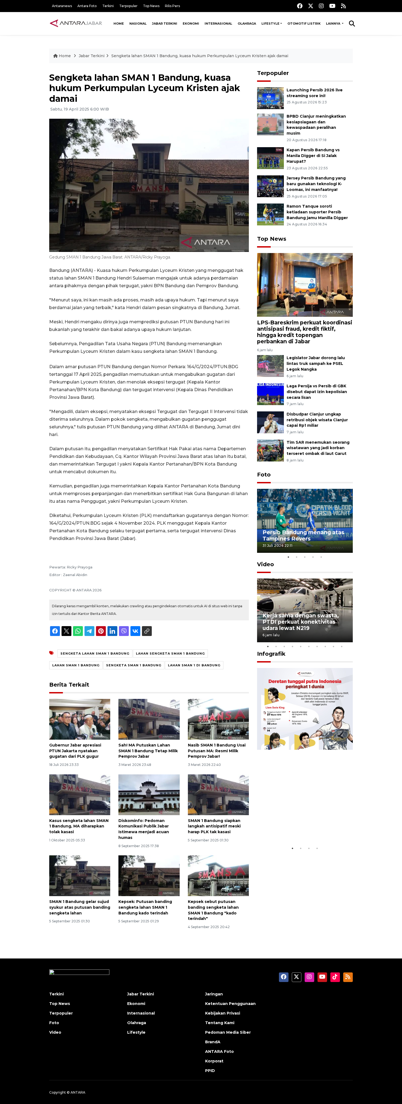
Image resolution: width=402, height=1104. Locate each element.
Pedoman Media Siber (228, 1032)
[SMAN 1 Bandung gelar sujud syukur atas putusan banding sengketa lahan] (79, 875)
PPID (210, 1070)
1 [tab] (288, 557)
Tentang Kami (219, 1022)
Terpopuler (128, 6)
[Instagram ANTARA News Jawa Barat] (321, 5)
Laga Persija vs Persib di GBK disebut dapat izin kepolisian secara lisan (317, 392)
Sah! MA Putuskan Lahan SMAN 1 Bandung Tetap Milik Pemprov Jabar (148, 751)
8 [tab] (325, 646)
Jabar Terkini (164, 23)
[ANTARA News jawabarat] (76, 23)
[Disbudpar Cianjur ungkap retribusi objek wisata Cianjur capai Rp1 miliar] (270, 422)
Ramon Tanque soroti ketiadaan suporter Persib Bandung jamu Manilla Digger (317, 212)
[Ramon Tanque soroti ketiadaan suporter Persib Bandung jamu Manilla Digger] (270, 214)
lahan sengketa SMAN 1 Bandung (170, 653)
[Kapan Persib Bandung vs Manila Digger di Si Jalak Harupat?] (270, 158)
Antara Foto (87, 6)
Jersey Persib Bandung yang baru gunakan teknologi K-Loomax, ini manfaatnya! (316, 184)
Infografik (271, 653)
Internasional (218, 23)
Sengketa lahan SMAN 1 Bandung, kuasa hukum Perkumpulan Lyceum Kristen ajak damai (199, 55)
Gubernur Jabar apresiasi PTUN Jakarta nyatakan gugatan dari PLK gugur (75, 751)
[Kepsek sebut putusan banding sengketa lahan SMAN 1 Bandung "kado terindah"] (218, 875)
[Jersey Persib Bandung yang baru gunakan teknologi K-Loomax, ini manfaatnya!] (270, 185)
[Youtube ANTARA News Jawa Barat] (332, 5)
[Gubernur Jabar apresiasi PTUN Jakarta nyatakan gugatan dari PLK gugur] (79, 719)
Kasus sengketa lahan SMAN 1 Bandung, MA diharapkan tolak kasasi (79, 826)
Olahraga (247, 23)
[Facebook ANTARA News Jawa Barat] (299, 5)
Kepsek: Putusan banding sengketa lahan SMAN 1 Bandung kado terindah (145, 907)
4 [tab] (313, 557)
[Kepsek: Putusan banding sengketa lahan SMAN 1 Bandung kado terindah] (148, 875)
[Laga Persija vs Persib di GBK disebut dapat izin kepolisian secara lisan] (270, 393)
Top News (151, 6)
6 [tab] (309, 646)
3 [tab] (305, 557)
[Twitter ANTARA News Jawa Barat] (310, 5)
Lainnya (333, 23)
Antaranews (62, 6)
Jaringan (214, 994)
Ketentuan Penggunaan (230, 1003)
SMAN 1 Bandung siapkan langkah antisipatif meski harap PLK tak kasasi (214, 826)
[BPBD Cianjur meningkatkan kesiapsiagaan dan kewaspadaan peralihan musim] (270, 124)
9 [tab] (333, 646)
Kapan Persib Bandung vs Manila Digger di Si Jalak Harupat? (313, 155)
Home (118, 23)
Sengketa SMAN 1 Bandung (133, 665)
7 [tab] (317, 646)
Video (265, 564)
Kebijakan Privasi (222, 1013)
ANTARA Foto (219, 1051)
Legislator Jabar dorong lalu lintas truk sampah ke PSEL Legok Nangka (316, 363)
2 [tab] (296, 557)
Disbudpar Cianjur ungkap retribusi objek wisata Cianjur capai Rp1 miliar (317, 420)
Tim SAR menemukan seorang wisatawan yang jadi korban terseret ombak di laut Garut (318, 448)
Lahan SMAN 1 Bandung (76, 665)
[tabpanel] (305, 521)
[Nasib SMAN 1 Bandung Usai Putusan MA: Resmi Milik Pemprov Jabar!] (218, 719)
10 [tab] (342, 646)
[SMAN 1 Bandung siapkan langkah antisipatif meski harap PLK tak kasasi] (218, 794)
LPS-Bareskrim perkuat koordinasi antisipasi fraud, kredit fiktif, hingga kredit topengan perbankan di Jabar (304, 332)
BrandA (212, 1041)
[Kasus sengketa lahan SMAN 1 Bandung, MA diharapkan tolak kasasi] (79, 794)
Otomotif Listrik (304, 23)
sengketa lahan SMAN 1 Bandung (94, 653)
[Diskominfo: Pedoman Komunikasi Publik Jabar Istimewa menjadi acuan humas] (148, 794)
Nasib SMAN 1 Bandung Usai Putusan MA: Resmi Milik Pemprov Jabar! (217, 751)
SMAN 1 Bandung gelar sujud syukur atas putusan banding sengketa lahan (79, 907)
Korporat (214, 1061)
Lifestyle (270, 23)
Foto (264, 474)
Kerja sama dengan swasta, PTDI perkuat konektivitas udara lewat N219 (301, 621)
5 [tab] (321, 557)
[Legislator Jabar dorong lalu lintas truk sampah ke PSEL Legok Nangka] (270, 365)
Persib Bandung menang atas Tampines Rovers (303, 535)
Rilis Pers (172, 6)
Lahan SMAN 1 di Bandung (194, 665)
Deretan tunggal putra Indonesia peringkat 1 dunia (301, 826)
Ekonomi (191, 23)
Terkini (108, 6)
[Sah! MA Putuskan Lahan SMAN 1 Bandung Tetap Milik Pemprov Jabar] (148, 719)
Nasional (138, 23)
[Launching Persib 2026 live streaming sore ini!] (270, 97)
